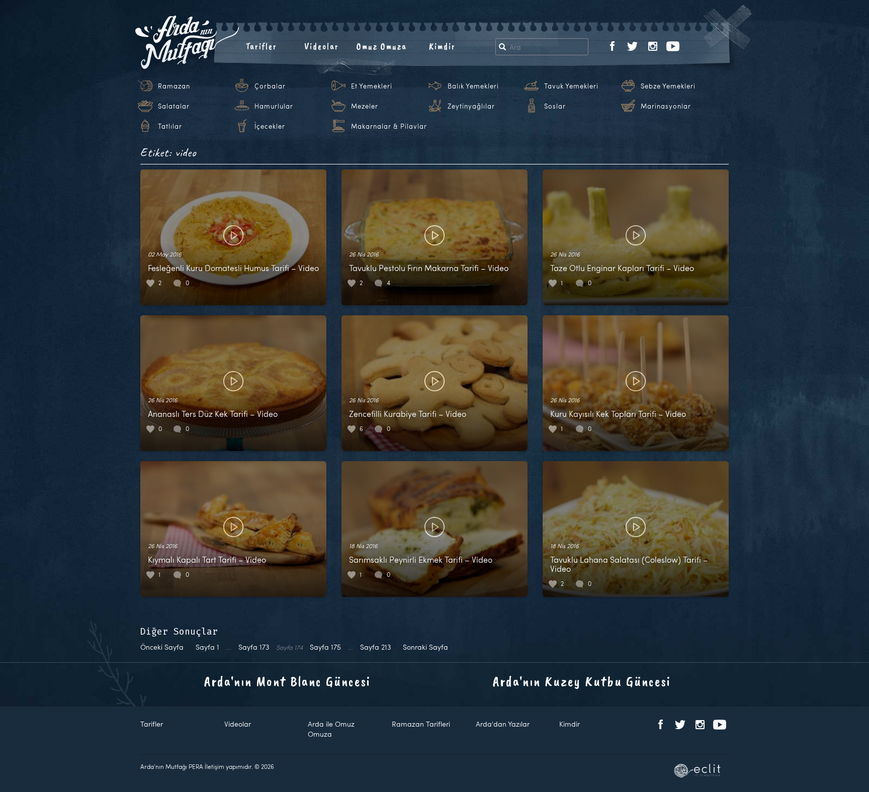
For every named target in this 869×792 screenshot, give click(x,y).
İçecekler (269, 126)
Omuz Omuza (382, 46)
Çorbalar (270, 86)
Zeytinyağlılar (471, 106)
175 (325, 647)
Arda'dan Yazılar (503, 724)
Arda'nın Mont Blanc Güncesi (287, 681)
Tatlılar (170, 126)
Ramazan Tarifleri (421, 724)
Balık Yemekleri (473, 86)
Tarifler (261, 46)
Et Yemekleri (371, 86)
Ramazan (174, 86)
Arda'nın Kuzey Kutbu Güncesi (582, 681)
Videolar (321, 46)
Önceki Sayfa (162, 647)
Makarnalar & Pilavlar (389, 126)
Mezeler (364, 106)
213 (375, 647)
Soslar (555, 106)
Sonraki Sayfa (425, 647)
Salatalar (174, 106)
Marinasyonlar (666, 106)
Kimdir (442, 46)
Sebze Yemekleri (668, 86)
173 (253, 647)
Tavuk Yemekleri (571, 86)
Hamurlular (273, 106)
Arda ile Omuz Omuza (331, 729)
